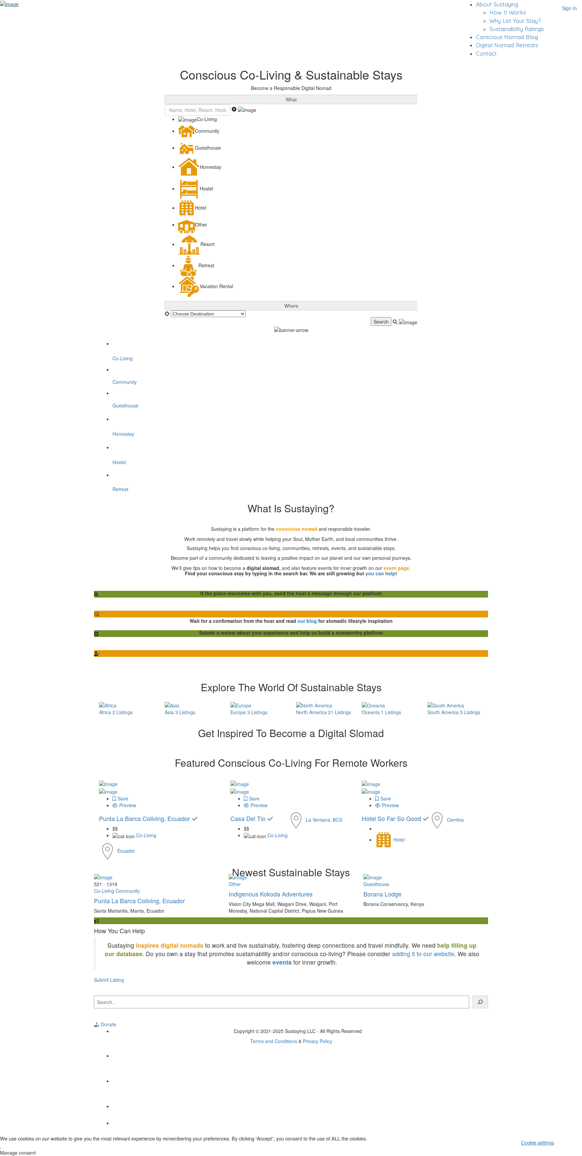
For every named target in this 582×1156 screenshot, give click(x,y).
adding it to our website (423, 953)
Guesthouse (376, 884)
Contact (486, 53)
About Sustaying (497, 4)
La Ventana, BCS (324, 819)
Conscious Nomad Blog (507, 36)
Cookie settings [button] (537, 1142)
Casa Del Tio (248, 818)
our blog (307, 620)
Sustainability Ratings (516, 28)
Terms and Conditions (273, 1041)
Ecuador (126, 850)
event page (396, 568)
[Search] (480, 1002)
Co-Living (146, 835)
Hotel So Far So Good (392, 818)
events (282, 962)
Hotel (399, 839)
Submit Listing (109, 979)
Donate (107, 1024)
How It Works (507, 12)
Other (235, 884)
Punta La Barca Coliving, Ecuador (145, 818)
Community (128, 890)
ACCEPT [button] (570, 1142)
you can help (380, 573)
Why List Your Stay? (515, 20)
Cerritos (455, 819)
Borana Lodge (382, 893)
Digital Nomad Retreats (507, 45)
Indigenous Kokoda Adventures (271, 893)
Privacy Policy (317, 1041)
